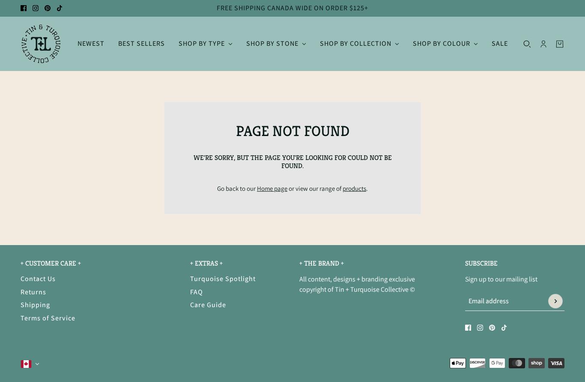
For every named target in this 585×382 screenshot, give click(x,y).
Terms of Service (48, 318)
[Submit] (555, 301)
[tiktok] (59, 8)
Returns (33, 291)
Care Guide (208, 304)
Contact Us (38, 278)
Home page (272, 188)
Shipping (35, 304)
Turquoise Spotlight (223, 278)
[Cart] (559, 43)
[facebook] (23, 8)
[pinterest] (47, 8)
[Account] (543, 43)
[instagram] (35, 8)
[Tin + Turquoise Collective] (41, 44)
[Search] (527, 43)
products (354, 188)
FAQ (196, 291)
